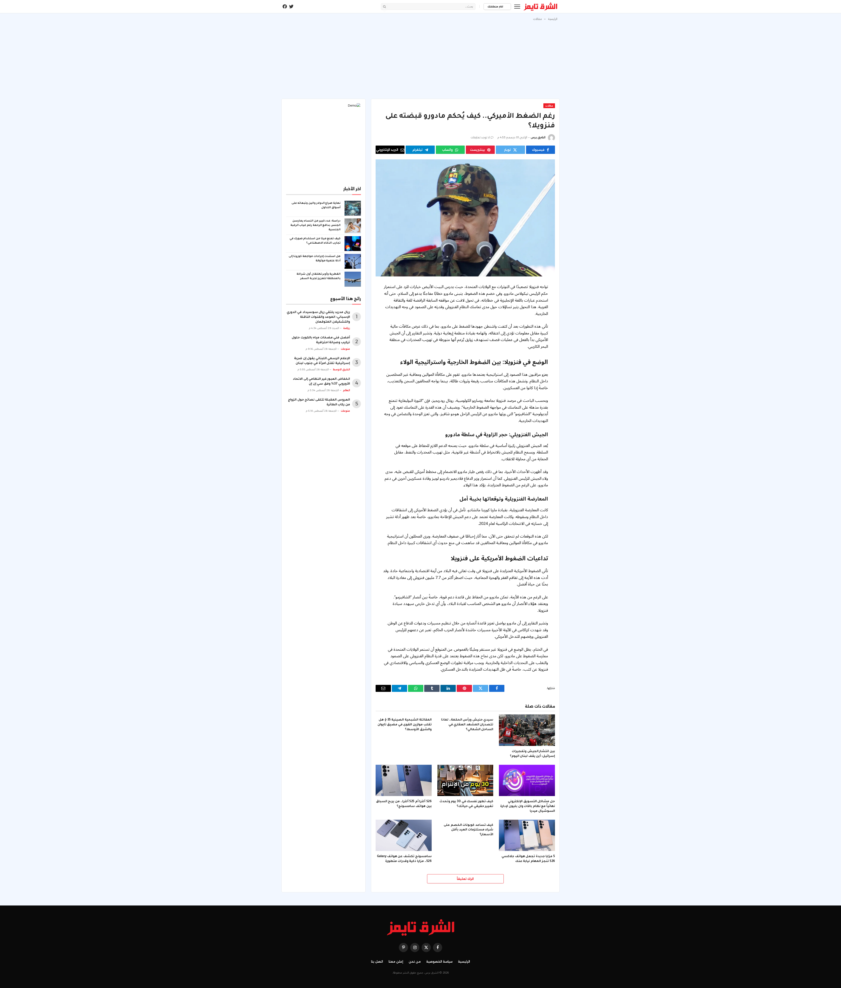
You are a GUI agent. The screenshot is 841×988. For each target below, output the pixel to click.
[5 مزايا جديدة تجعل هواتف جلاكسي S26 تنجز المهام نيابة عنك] (527, 835)
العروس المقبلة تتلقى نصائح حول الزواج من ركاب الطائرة (319, 402)
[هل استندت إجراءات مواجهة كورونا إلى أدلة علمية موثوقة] (353, 261)
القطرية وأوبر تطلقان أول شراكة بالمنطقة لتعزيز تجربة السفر (319, 276)
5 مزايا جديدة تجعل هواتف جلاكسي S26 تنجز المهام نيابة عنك (528, 859)
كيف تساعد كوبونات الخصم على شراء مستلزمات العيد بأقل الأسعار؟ (468, 830)
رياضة (346, 328)
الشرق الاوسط (341, 369)
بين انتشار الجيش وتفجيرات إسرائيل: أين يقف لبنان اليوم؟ (532, 754)
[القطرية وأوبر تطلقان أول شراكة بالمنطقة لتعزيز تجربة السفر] (353, 279)
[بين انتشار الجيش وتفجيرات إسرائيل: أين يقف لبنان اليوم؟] (527, 730)
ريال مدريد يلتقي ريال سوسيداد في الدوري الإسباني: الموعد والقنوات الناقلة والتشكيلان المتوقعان (318, 317)
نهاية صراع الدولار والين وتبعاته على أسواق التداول (316, 205)
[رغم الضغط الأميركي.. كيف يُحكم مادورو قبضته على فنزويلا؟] (465, 217)
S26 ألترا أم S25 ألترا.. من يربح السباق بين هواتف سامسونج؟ (404, 804)
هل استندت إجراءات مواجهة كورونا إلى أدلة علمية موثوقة (315, 258)
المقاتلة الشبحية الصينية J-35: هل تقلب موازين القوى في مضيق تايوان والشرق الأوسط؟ (405, 724)
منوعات (345, 348)
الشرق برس (538, 137)
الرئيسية (464, 961)
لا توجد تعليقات (480, 137)
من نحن (415, 961)
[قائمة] (517, 6)
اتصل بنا (377, 961)
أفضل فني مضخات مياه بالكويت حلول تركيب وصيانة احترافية (321, 340)
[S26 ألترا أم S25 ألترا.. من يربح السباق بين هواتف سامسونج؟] (404, 780)
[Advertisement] (420, 59)
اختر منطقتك (496, 6)
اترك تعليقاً (465, 879)
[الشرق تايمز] (540, 6)
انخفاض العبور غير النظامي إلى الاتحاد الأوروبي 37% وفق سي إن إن (321, 382)
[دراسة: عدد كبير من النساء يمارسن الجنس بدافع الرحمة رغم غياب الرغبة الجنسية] (353, 225)
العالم (346, 390)
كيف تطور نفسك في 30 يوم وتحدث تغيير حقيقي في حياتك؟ (466, 804)
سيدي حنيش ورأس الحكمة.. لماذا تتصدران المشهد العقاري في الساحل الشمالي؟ (467, 724)
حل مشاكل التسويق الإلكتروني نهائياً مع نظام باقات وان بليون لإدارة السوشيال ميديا (527, 806)
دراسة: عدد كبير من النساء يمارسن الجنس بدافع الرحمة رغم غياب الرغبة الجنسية (315, 225)
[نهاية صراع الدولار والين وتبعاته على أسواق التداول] (353, 208)
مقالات (549, 105)
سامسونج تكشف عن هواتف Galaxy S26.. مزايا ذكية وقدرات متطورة (404, 859)
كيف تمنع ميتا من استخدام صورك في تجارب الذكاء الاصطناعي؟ (315, 241)
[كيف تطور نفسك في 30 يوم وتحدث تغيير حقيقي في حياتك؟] (465, 780)
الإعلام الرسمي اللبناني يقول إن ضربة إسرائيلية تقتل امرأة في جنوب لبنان (322, 361)
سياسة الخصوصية (439, 961)
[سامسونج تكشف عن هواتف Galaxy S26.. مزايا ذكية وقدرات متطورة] (404, 835)
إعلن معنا (396, 961)
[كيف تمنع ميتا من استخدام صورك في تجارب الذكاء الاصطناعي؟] (353, 243)
